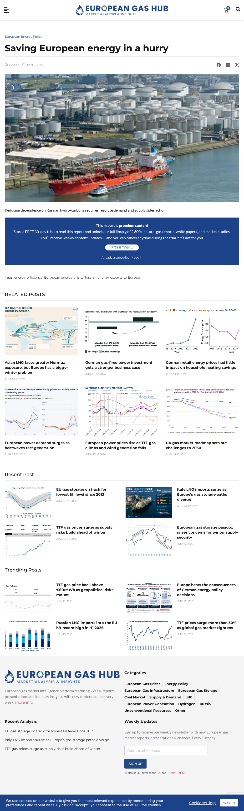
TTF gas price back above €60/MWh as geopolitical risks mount (84, 589)
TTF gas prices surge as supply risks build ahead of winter (52, 749)
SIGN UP (135, 764)
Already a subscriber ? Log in (122, 257)
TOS (158, 773)
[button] (218, 64)
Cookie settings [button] (202, 803)
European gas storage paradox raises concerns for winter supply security (207, 532)
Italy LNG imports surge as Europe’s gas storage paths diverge (202, 494)
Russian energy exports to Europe (112, 277)
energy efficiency (28, 277)
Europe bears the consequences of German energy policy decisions (206, 589)
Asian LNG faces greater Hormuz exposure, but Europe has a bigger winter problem (36, 367)
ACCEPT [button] (229, 803)
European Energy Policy (23, 36)
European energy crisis (63, 277)
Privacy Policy (175, 773)
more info (24, 702)
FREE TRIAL (122, 247)
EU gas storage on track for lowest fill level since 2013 (49, 731)
